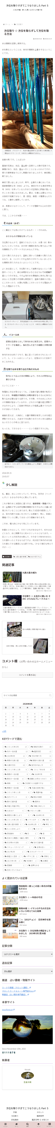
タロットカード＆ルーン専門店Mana (18, 991)
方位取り (8, 556)
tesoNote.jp (7, 1009)
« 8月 (4, 731)
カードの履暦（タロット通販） (15, 987)
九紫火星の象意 (20, 556)
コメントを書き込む (27, 675)
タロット (40, 1112)
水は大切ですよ (35, 556)
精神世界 (40, 1116)
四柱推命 (14, 1119)
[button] (50, 695)
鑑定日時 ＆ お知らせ (40, 1119)
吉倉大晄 (27, 1082)
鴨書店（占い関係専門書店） (14, 994)
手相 (15, 1112)
